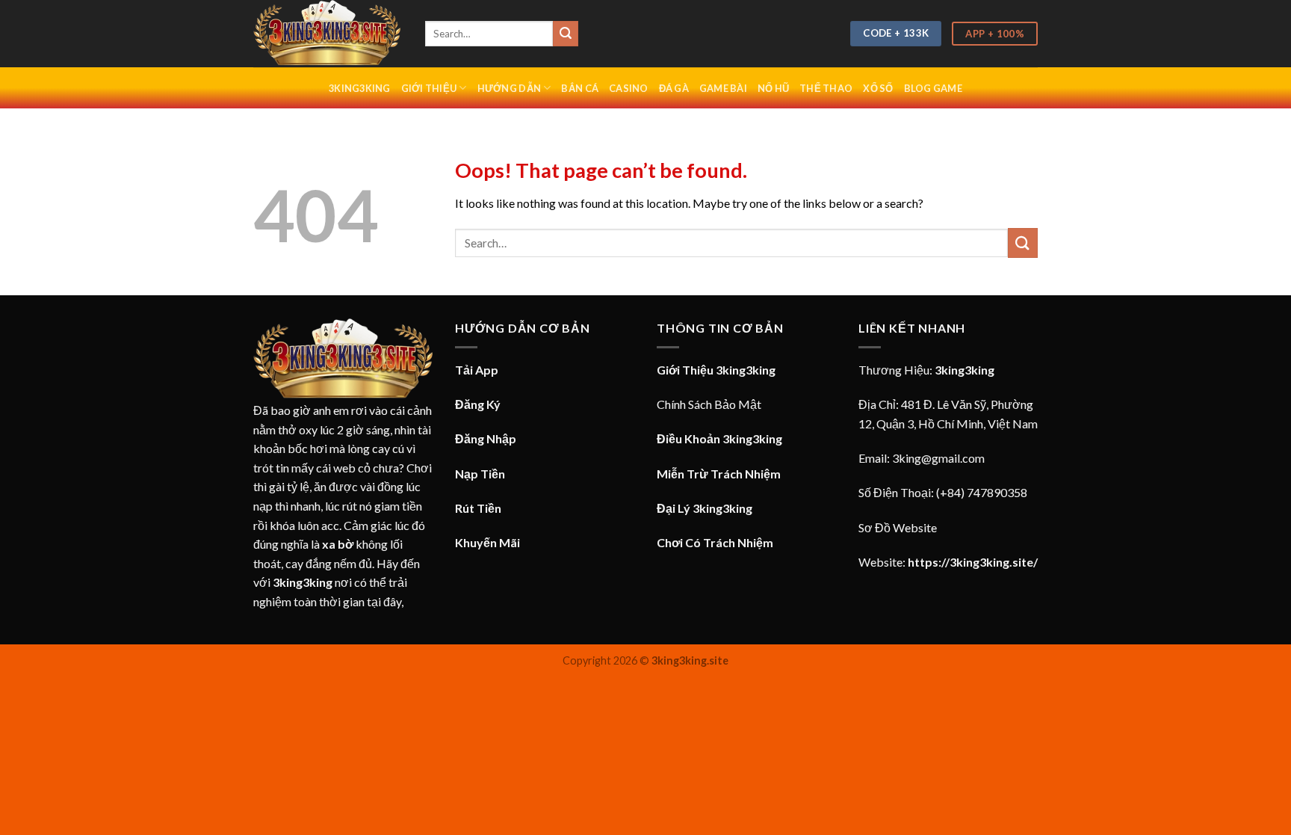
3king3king (360, 88)
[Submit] (565, 33)
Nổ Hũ (773, 88)
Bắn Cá (579, 88)
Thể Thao (825, 88)
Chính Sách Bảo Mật (709, 404)
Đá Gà (674, 88)
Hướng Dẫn (509, 88)
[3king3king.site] (328, 33)
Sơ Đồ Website (897, 527)
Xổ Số (878, 88)
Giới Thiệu (429, 88)
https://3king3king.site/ (973, 562)
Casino (628, 88)
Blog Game (933, 88)
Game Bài (723, 88)
